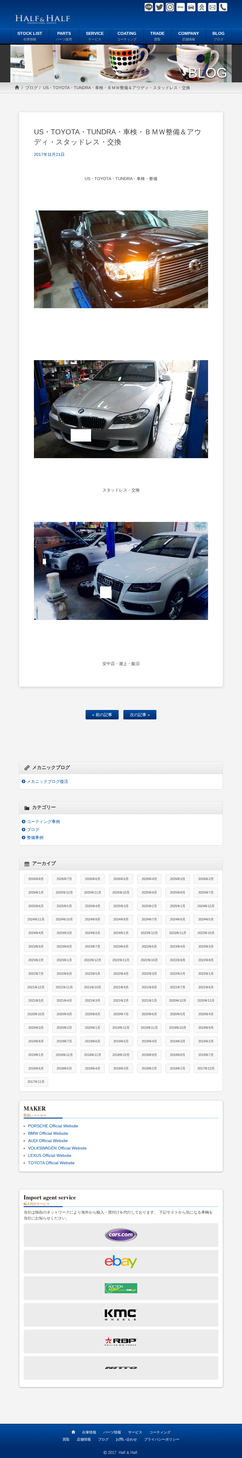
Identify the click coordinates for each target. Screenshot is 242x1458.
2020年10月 (36, 1014)
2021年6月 (206, 987)
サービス (135, 1432)
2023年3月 (206, 946)
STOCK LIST (29, 36)
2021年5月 (36, 1000)
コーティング (160, 1432)
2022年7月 (36, 973)
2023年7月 (92, 946)
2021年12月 (36, 987)
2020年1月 (92, 1027)
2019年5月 (121, 1041)
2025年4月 (92, 906)
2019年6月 (92, 1041)
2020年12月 (177, 1000)
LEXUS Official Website (49, 1155)
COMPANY (188, 36)
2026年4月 (149, 879)
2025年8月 (177, 892)
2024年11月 (36, 919)
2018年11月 (92, 1055)
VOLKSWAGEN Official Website (57, 1148)
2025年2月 (149, 906)
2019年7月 (64, 1041)
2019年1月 (36, 1055)
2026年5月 (121, 879)
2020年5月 (177, 1014)
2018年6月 (36, 1068)
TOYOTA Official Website (51, 1162)
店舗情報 (84, 1439)
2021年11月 (64, 987)
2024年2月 (92, 933)
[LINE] (149, 7)
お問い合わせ (126, 1439)
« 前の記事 (102, 714)
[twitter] (159, 7)
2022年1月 (206, 973)
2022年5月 (92, 973)
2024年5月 (206, 919)
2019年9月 (206, 1027)
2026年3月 (177, 879)
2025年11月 (92, 892)
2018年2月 (149, 1068)
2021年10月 (92, 987)
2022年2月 (177, 973)
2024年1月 (121, 933)
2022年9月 (177, 960)
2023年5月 (149, 946)
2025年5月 (64, 906)
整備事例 (35, 837)
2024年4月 (36, 933)
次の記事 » (140, 714)
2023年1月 (64, 960)
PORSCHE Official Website (53, 1126)
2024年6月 (177, 919)
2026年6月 (92, 879)
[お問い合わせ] (212, 7)
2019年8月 (36, 1041)
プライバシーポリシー (161, 1439)
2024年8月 (121, 919)
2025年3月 (121, 906)
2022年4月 (121, 973)
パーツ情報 (112, 1432)
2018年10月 (121, 1055)
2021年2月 (121, 1000)
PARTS (64, 36)
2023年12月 (149, 933)
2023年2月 (36, 960)
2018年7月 (206, 1055)
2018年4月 (92, 1068)
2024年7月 (149, 919)
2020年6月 (149, 1014)
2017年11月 (36, 1081)
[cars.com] (191, 7)
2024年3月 (64, 933)
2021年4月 (64, 1000)
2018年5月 (64, 1068)
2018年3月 (121, 1068)
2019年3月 (177, 1041)
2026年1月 (36, 892)
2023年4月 (177, 946)
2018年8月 (177, 1055)
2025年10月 (121, 892)
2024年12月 (206, 906)
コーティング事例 (43, 821)
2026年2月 (206, 879)
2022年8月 (206, 960)
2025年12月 (64, 892)
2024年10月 (64, 919)
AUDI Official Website (48, 1140)
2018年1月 (177, 1068)
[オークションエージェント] (202, 7)
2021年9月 (121, 987)
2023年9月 (36, 946)
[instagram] (170, 7)
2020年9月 (64, 1014)
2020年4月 (206, 1014)
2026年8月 (36, 879)
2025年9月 (149, 892)
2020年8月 (92, 1014)
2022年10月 (149, 960)
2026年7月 (64, 879)
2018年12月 (64, 1055)
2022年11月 (121, 960)
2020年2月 (64, 1027)
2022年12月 (92, 960)
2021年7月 (177, 987)
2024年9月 (92, 919)
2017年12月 (206, 1068)
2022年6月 (64, 973)
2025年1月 (177, 906)
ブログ (31, 87)
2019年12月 (121, 1027)
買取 (66, 1439)
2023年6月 (121, 946)
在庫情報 (89, 1432)
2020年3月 (36, 1027)
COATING (127, 36)
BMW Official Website (48, 1133)
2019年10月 (177, 1027)
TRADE (157, 36)
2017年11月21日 (49, 154)
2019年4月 (149, 1041)
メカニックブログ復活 (47, 781)
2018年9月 (149, 1055)
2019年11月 (149, 1027)
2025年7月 (206, 892)
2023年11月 (177, 933)
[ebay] (180, 7)
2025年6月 (36, 906)
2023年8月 (64, 946)
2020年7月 (121, 1014)
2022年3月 (149, 973)
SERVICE (95, 36)
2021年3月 (92, 1000)
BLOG (218, 36)
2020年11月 (206, 1000)
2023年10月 (206, 933)
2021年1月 (149, 1000)
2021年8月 (149, 987)
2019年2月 (206, 1041)
